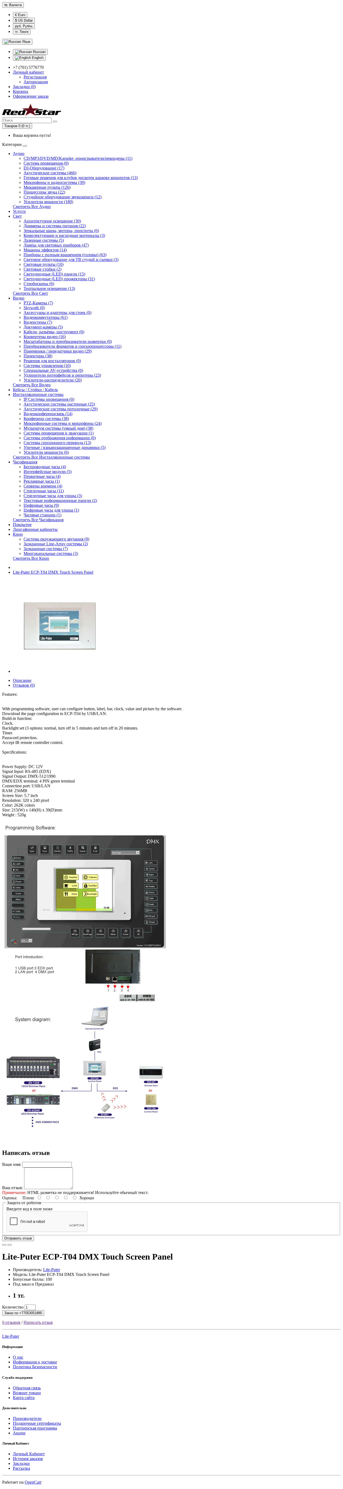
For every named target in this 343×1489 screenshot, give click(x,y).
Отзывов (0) (24, 685)
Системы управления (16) (47, 365)
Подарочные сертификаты (37, 1423)
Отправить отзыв (18, 1238)
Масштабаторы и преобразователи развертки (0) (68, 341)
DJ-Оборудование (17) (44, 168)
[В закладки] (4, 1245)
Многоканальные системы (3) (51, 553)
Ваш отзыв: (12, 1187)
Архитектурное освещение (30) (52, 221)
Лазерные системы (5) (44, 240)
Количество (13, 1307)
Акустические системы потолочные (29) (61, 409)
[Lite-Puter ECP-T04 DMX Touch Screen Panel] (60, 671)
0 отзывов (11, 1322)
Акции (19, 1433)
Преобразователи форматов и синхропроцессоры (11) (72, 346)
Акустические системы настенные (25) (59, 404)
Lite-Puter (51, 1269)
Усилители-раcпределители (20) (53, 380)
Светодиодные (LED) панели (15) (54, 274)
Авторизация (36, 82)
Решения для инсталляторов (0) (52, 360)
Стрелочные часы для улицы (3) (53, 495)
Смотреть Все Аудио (32, 206)
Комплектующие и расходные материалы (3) (64, 235)
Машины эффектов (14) (45, 250)
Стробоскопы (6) (39, 283)
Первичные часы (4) (42, 476)
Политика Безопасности (35, 1367)
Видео (18, 298)
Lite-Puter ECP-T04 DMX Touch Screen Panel (53, 572)
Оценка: (9, 1198)
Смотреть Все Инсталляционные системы (51, 457)
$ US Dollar (24, 20)
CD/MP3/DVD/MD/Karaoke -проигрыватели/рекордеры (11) (78, 158)
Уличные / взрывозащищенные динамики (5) (65, 447)
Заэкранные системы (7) (46, 548)
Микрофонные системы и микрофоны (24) (63, 423)
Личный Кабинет (29, 1454)
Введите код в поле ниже (29, 1209)
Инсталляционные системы (38, 394)
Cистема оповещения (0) (46, 163)
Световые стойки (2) (42, 269)
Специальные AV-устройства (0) (53, 370)
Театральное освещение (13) (49, 288)
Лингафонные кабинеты (35, 529)
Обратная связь (27, 1388)
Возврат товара (27, 1392)
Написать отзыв (38, 1322)
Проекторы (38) (38, 356)
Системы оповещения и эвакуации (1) (59, 433)
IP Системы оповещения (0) (49, 399)
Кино (18, 534)
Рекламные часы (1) (42, 481)
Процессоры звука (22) (44, 192)
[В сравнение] (10, 1245)
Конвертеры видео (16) (45, 336)
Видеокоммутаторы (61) (46, 317)
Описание (22, 680)
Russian (39, 52)
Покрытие (22, 524)
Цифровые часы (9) (41, 505)
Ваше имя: (11, 1164)
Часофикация (25, 462)
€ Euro (20, 15)
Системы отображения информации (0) (60, 438)
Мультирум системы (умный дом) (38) (58, 428)
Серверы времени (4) (43, 486)
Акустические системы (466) (50, 173)
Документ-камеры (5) (43, 327)
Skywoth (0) (34, 307)
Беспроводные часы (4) (45, 466)
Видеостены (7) (38, 322)
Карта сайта (24, 1397)
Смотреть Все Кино (31, 558)
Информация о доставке (35, 1362)
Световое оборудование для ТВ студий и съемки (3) (71, 259)
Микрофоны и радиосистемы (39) (54, 182)
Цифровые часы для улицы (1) (51, 510)
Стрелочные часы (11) (44, 491)
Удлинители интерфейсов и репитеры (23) (62, 375)
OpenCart (33, 1482)
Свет (17, 216)
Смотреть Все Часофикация (38, 519)
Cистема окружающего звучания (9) (56, 539)
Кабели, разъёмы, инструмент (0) (54, 332)
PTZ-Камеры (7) (38, 303)
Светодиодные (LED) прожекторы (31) (59, 279)
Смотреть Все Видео (32, 385)
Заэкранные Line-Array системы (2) (56, 544)
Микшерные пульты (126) (47, 187)
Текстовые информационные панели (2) (60, 500)
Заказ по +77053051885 (23, 1313)
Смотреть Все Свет (30, 293)
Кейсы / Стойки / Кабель (35, 389)
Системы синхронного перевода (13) (57, 442)
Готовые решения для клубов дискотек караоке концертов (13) (81, 177)
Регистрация (35, 77)
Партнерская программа (35, 1428)
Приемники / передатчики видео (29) (58, 351)
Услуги (19, 211)
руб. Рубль (24, 26)
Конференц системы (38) (46, 418)
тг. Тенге (21, 32)
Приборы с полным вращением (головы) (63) (65, 254)
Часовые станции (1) (42, 515)
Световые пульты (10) (44, 264)
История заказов (28, 1458)
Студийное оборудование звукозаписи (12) (63, 197)
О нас (18, 1357)
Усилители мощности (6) (46, 452)
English (37, 58)
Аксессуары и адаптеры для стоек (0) (57, 312)
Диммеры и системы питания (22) (55, 226)
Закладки (21, 1463)
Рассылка (21, 1468)
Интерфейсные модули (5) (48, 471)
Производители (27, 1418)
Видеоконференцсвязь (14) (48, 413)
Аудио (18, 153)
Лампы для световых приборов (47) (56, 245)
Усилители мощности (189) (48, 201)
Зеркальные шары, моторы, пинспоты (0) (61, 230)
